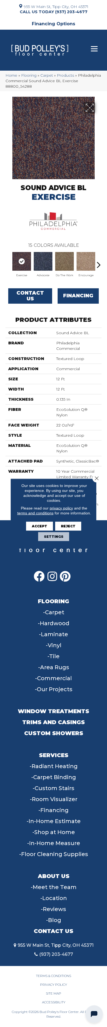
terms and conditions (35, 513)
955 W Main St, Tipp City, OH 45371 (56, 6)
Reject (68, 526)
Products (65, 75)
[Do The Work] (64, 261)
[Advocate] (43, 261)
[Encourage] (86, 261)
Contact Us (30, 296)
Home (11, 75)
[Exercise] (21, 261)
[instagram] (52, 576)
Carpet (46, 75)
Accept (39, 526)
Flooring (28, 75)
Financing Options (53, 23)
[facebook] (39, 576)
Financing (78, 296)
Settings (53, 536)
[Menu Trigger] (94, 48)
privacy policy (61, 508)
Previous (8, 262)
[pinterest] (65, 576)
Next (99, 262)
